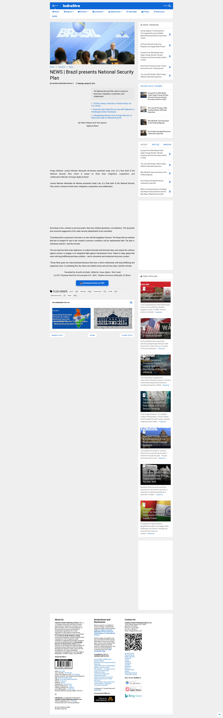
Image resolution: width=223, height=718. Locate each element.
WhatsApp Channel (131, 673)
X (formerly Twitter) (131, 674)
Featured (61, 67)
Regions (68, 12)
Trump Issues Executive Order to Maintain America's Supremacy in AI (111, 322)
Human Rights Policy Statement (104, 682)
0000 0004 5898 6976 (65, 678)
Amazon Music (129, 655)
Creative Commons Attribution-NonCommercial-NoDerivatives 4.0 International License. (104, 632)
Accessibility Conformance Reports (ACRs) (103, 660)
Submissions (115, 12)
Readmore (159, 312)
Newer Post (57, 335)
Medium (127, 668)
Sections (83, 12)
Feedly (127, 660)
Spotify (127, 671)
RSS (55, 16)
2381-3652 (61, 671)
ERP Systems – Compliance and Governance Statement (104, 669)
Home (56, 12)
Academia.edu (129, 653)
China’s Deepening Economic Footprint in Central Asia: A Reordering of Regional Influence (155, 366)
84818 (63, 682)
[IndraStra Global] (71, 6)
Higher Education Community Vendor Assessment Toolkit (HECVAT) (103, 678)
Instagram (128, 663)
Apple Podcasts (130, 657)
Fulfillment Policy (99, 672)
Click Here (97, 690)
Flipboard (127, 661)
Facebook (128, 658)
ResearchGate (129, 670)
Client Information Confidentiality (104, 666)
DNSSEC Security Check (101, 667)
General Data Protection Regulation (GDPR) (101, 674)
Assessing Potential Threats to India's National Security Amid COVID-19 (71, 322)
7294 (70, 686)
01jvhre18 (63, 681)
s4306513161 (67, 684)
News (71, 67)
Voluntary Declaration (101, 685)
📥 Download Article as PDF (92, 283)
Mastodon (128, 666)
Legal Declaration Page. (102, 650)
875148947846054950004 (68, 679)
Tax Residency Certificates (102, 683)
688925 (71, 687)
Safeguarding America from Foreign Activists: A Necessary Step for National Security (111, 116)
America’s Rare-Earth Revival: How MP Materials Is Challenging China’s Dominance (112, 110)
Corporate (98, 12)
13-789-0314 (71, 689)
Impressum (159, 12)
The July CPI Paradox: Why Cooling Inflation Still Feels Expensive (157, 110)
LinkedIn (127, 665)
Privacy (146, 12)
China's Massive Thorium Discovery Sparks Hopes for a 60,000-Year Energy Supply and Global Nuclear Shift (155, 475)
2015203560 (76, 674)
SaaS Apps (132, 12)
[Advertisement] (69, 104)
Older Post (127, 335)
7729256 (73, 701)
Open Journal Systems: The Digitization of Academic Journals (154, 296)
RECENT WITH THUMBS (151, 86)
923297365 (68, 673)
